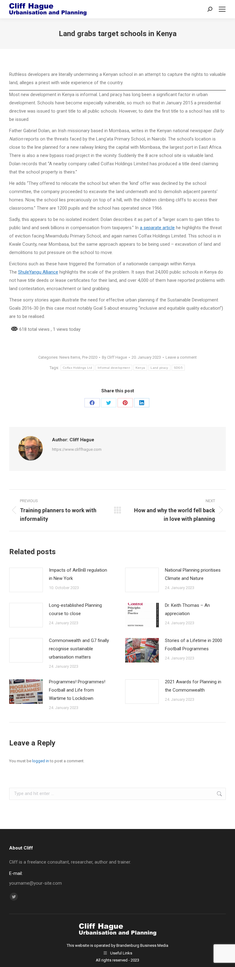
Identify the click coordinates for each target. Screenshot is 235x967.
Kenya (140, 367)
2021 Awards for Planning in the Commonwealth (193, 686)
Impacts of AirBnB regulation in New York (78, 574)
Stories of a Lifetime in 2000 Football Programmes (193, 645)
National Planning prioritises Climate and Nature (193, 574)
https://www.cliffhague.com (77, 449)
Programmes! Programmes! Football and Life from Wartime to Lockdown (77, 690)
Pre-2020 (89, 357)
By (114, 357)
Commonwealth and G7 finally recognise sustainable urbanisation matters (79, 649)
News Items (69, 357)
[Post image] (26, 580)
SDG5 (178, 367)
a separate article (157, 227)
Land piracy (159, 367)
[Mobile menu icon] (222, 9)
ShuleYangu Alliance (38, 272)
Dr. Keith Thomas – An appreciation (187, 609)
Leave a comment (181, 357)
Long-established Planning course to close (75, 609)
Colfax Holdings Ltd (77, 367)
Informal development (114, 367)
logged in (40, 761)
